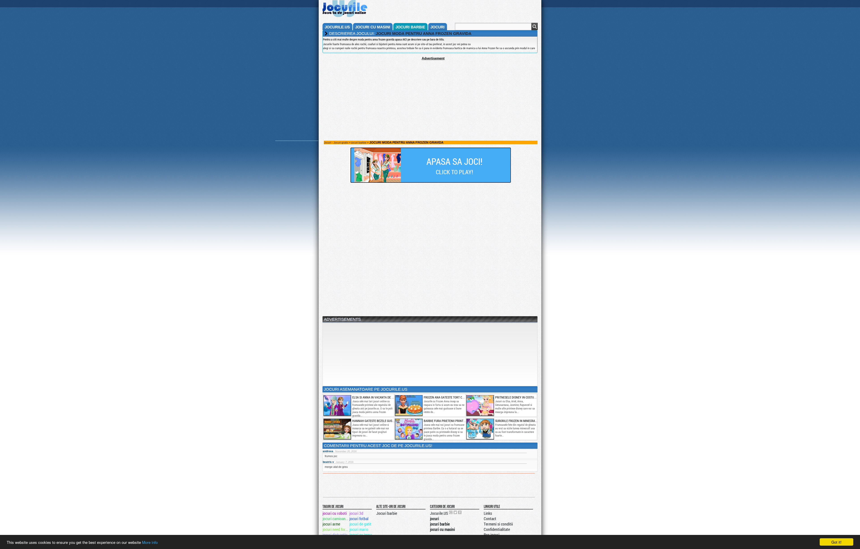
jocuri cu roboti (334, 513)
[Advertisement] (430, 91)
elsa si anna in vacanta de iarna (376, 397)
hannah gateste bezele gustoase (376, 421)
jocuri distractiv (334, 534)
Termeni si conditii (498, 524)
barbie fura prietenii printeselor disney (454, 421)
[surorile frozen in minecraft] (480, 429)
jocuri (437, 27)
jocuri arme (331, 524)
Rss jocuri (491, 534)
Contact (490, 518)
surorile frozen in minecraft (516, 421)
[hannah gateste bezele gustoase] (337, 429)
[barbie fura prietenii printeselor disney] (408, 429)
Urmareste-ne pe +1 (451, 512)
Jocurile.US (439, 513)
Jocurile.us (337, 27)
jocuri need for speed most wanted (335, 529)
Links (488, 513)
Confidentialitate (497, 529)
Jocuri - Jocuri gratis (336, 142)
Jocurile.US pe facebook (460, 512)
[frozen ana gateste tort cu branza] (408, 405)
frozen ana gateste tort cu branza (449, 397)
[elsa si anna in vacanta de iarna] (337, 405)
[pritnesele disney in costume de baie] (480, 405)
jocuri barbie (410, 27)
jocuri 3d (356, 513)
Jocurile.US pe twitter (456, 512)
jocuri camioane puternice (335, 518)
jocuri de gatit (360, 524)
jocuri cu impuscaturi (362, 534)
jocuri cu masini (372, 27)
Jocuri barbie (386, 513)
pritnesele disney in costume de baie (521, 397)
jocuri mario (358, 529)
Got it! (836, 542)
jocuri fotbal (358, 518)
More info (150, 542)
